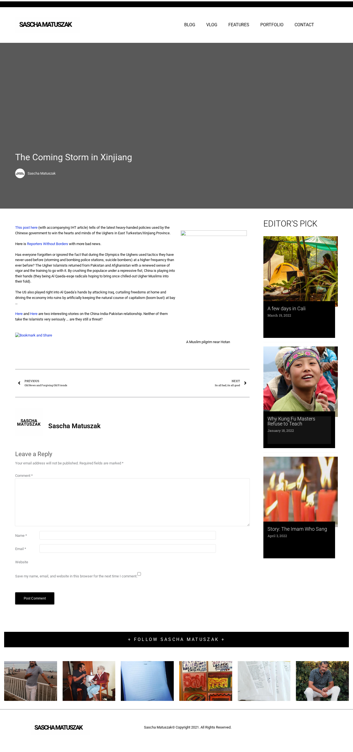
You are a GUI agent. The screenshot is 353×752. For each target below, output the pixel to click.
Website (21, 562)
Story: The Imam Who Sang (297, 529)
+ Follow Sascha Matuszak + (176, 639)
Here (19, 314)
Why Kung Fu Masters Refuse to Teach (291, 421)
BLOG (189, 24)
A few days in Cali (287, 308)
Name (21, 535)
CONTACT (304, 24)
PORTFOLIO (272, 24)
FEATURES (238, 24)
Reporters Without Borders (47, 244)
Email (20, 549)
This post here (26, 227)
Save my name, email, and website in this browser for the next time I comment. (76, 576)
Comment (24, 476)
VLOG (211, 24)
